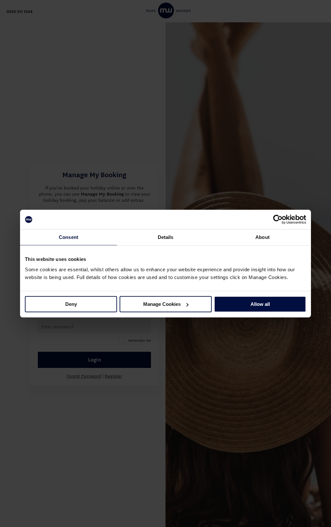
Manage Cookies (162, 304)
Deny (71, 304)
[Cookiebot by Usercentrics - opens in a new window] (278, 219)
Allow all (260, 304)
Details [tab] (166, 237)
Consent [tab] (68, 237)
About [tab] (262, 237)
